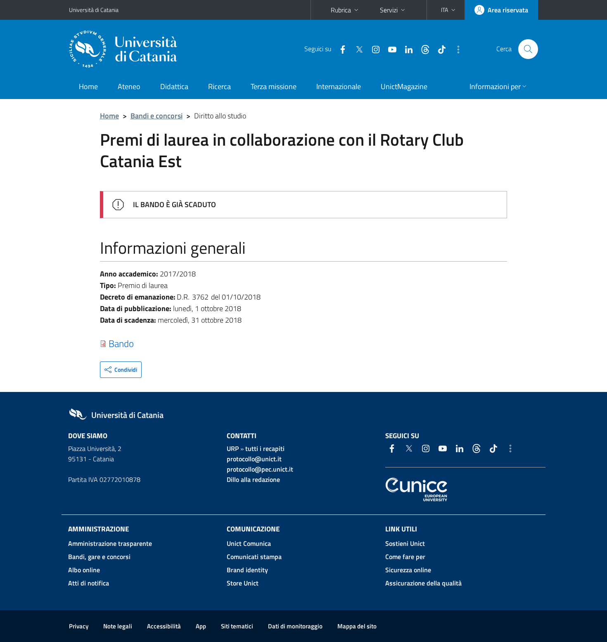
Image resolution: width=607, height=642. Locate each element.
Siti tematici (237, 626)
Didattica (174, 86)
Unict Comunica (249, 543)
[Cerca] (528, 49)
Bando (121, 343)
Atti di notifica (88, 583)
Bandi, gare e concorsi (99, 557)
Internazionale (338, 86)
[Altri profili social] (455, 49)
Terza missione (273, 86)
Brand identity (247, 570)
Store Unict (242, 583)
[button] (449, 9)
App (201, 626)
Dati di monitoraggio (295, 626)
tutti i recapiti (265, 448)
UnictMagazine (404, 86)
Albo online (84, 570)
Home (88, 86)
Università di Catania (94, 9)
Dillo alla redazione (253, 479)
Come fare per (405, 557)
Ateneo (129, 86)
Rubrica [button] (341, 10)
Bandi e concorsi (156, 115)
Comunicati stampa (254, 557)
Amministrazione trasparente (110, 543)
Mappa (357, 626)
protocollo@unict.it (254, 459)
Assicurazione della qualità (423, 583)
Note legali (117, 626)
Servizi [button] (389, 10)
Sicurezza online (408, 570)
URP (233, 448)
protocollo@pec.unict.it (260, 469)
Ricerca (219, 86)
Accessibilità (164, 626)
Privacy (78, 626)
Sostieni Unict (405, 543)
